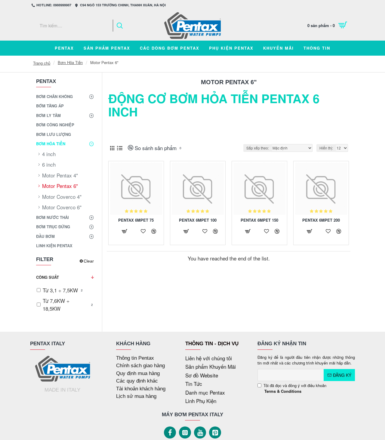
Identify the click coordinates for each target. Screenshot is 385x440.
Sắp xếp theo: (257, 147)
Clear (89, 261)
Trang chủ (41, 63)
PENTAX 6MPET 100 (198, 220)
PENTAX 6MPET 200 (321, 220)
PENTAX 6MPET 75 (136, 220)
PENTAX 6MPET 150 (259, 220)
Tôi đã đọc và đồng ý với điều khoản (294, 388)
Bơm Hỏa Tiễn (70, 62)
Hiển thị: (326, 147)
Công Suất (47, 277)
